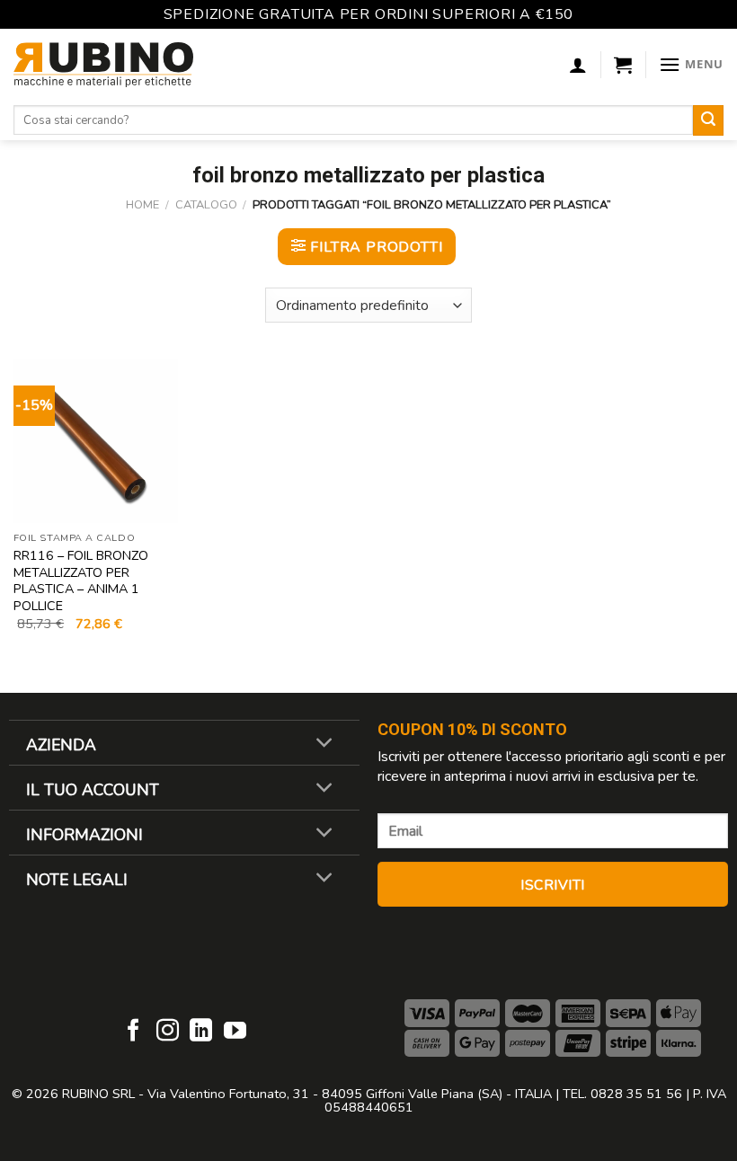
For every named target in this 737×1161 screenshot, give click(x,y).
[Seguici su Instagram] (167, 1031)
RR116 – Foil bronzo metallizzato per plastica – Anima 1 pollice (80, 581)
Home (142, 205)
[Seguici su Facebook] (133, 1031)
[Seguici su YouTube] (235, 1031)
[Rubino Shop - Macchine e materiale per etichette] (103, 64)
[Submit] (708, 120)
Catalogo (206, 205)
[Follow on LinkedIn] (201, 1031)
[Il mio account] (578, 64)
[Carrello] (623, 64)
